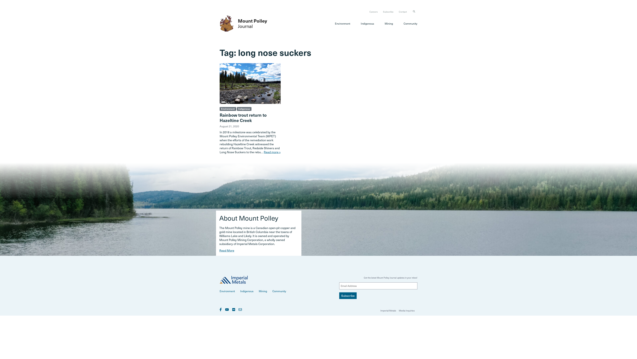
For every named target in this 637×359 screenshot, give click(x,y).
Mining (389, 23)
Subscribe (388, 11)
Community (410, 23)
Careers (373, 11)
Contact (403, 11)
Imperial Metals (388, 310)
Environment (342, 23)
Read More (226, 250)
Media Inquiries (407, 310)
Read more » (272, 152)
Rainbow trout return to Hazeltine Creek (243, 117)
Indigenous (367, 23)
